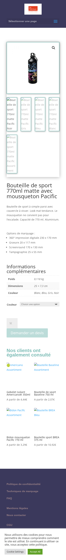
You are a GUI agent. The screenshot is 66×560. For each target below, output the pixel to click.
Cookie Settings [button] (15, 551)
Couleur (12, 304)
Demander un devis (27, 332)
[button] (53, 48)
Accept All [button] (35, 551)
